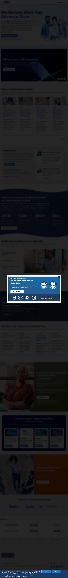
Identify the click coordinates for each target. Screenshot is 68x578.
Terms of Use (17, 576)
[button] (17, 291)
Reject (46, 571)
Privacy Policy (24, 576)
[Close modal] (59, 277)
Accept (56, 571)
